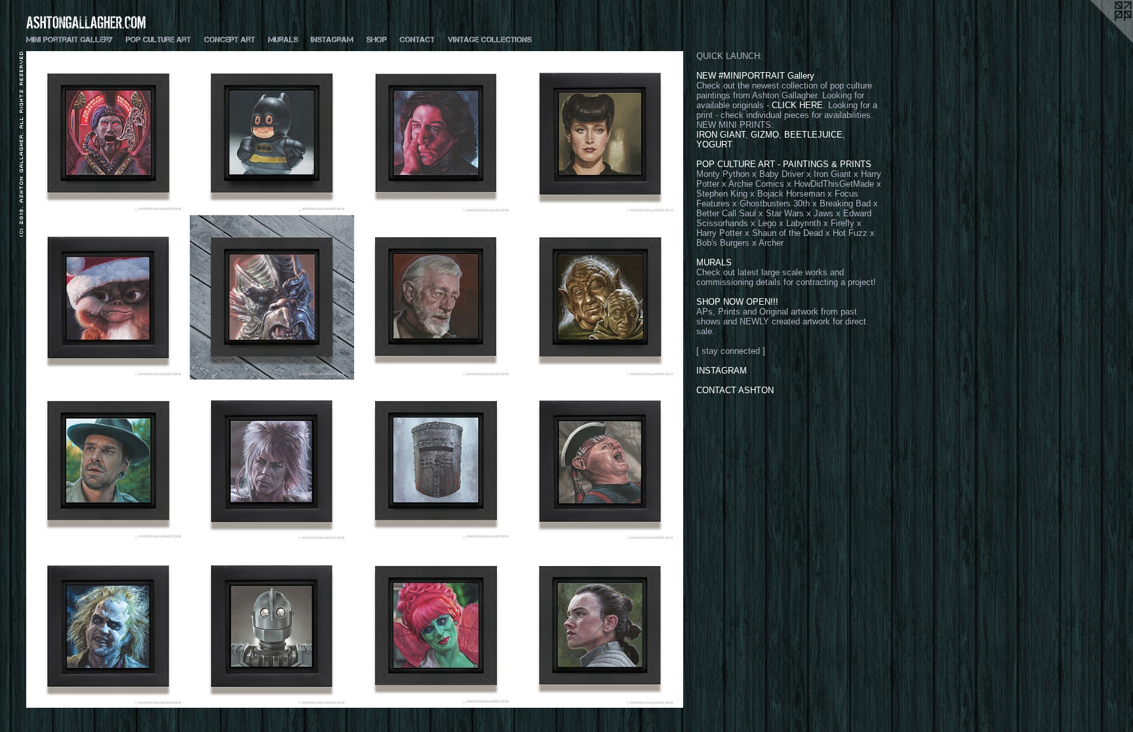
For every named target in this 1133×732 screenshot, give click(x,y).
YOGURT (714, 144)
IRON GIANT (720, 135)
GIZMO (765, 135)
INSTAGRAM (721, 371)
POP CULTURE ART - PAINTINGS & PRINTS (783, 164)
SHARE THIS (47, 373)
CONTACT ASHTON (735, 390)
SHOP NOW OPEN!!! (737, 302)
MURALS (714, 262)
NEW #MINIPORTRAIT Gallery (755, 76)
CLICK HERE (797, 105)
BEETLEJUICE (813, 135)
